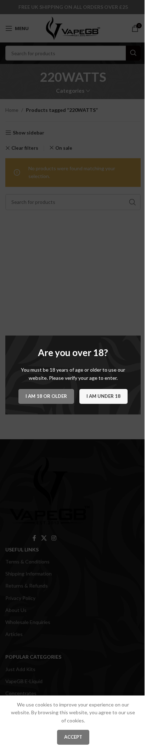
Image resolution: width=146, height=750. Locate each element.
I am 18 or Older (46, 396)
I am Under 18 (103, 396)
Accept (73, 737)
